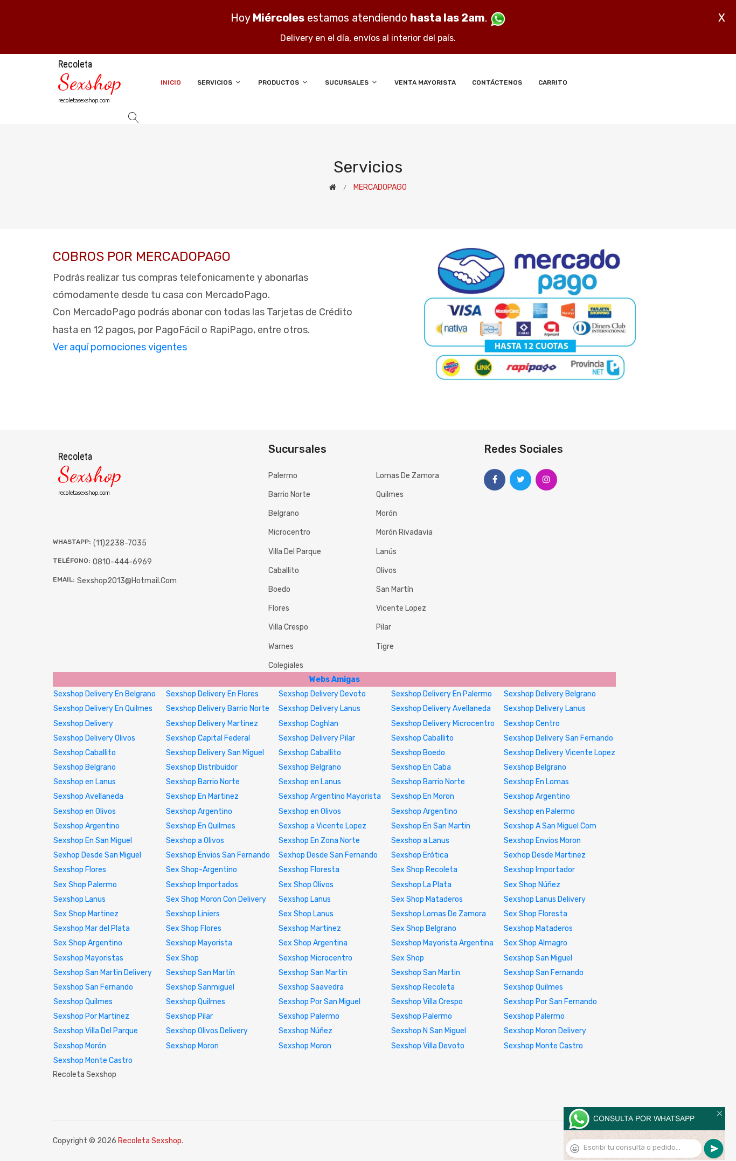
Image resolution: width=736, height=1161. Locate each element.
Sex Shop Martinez (86, 913)
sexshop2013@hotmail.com (127, 580)
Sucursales (347, 82)
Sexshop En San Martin (430, 826)
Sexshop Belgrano (84, 767)
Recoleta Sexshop (150, 1140)
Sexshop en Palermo (539, 811)
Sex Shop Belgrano (423, 928)
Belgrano (283, 513)
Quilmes (390, 494)
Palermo (282, 475)
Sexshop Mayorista (199, 943)
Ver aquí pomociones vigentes (120, 347)
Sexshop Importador (539, 869)
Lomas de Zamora (407, 475)
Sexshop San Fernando (544, 972)
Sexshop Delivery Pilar (317, 738)
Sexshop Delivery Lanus (319, 708)
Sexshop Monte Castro (543, 1046)
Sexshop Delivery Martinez (212, 723)
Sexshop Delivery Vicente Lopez (559, 752)
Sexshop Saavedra (311, 987)
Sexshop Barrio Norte (203, 781)
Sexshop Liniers (193, 913)
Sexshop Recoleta (423, 987)
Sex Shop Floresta (535, 913)
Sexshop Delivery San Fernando (558, 738)
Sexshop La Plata (421, 884)
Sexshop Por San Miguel (319, 1001)
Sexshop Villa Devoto (427, 1046)
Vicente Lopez (401, 608)
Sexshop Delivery (83, 723)
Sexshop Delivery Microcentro (443, 723)
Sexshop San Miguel (538, 958)
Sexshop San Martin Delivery (102, 972)
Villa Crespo (288, 627)
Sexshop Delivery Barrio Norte (217, 708)
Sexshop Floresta (309, 869)
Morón (386, 513)
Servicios (215, 82)
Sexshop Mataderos (538, 928)
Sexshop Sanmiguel (200, 987)
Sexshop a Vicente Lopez (322, 826)
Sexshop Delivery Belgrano (550, 694)
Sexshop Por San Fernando (550, 1001)
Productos (279, 82)
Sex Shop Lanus (306, 913)
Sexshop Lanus (79, 899)
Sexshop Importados (202, 884)
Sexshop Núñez (305, 1030)
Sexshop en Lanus (84, 781)
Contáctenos (497, 82)
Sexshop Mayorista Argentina (442, 943)
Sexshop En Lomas (536, 781)
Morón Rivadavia (404, 532)
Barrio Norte (289, 494)
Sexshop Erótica (419, 855)
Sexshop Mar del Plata (91, 928)
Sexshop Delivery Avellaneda (441, 708)
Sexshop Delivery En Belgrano (104, 694)
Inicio (171, 82)
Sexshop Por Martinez (91, 1016)
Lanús (386, 551)
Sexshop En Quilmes (200, 826)
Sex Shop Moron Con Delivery (216, 899)
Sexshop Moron (192, 1046)
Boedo (279, 589)
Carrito (552, 82)
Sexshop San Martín (200, 972)
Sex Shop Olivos (306, 884)
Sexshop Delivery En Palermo (441, 694)
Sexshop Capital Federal (208, 738)
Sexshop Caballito (422, 738)
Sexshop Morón (79, 1046)
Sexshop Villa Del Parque (95, 1030)
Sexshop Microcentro (315, 958)
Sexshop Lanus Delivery (545, 899)
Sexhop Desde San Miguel (97, 855)
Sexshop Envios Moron (542, 840)
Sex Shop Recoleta (424, 869)
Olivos (386, 570)
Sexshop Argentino (537, 796)
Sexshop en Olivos (84, 811)
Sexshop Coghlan (308, 723)
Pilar (383, 627)
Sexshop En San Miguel (92, 840)
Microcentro (289, 532)
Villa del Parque (294, 551)
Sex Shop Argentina (313, 943)
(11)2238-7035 (120, 543)
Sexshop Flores (79, 869)
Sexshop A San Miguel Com (550, 826)
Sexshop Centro (532, 723)
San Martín (394, 589)
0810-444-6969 (122, 561)
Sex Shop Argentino (87, 943)
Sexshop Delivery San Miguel (215, 752)
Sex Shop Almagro (535, 943)
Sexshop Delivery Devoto (322, 694)
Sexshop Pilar (189, 1016)
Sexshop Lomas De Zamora (438, 913)
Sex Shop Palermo (85, 884)
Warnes (281, 646)
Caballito (283, 570)
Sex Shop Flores (193, 928)
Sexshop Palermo (309, 1016)
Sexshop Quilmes (533, 987)
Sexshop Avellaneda (88, 796)
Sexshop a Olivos (195, 840)
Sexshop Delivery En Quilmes (102, 708)
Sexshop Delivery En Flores (212, 694)
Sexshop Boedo (418, 752)
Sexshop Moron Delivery (545, 1030)
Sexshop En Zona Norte (319, 840)
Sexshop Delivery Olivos (94, 738)
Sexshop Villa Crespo (427, 1001)
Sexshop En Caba (421, 767)
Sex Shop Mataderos (427, 899)
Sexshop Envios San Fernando (218, 855)
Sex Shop (182, 958)
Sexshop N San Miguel (428, 1030)
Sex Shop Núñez (532, 884)
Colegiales (285, 665)
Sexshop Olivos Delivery (207, 1030)
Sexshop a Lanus (420, 840)
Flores (278, 608)
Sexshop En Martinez (202, 796)
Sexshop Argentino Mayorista (330, 796)
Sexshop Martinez (310, 928)
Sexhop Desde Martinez (545, 855)
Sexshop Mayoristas (88, 958)
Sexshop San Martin (313, 972)
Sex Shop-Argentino (201, 869)
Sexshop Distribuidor (202, 767)
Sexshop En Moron (422, 796)
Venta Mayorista (425, 82)
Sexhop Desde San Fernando (328, 855)
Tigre (385, 646)
